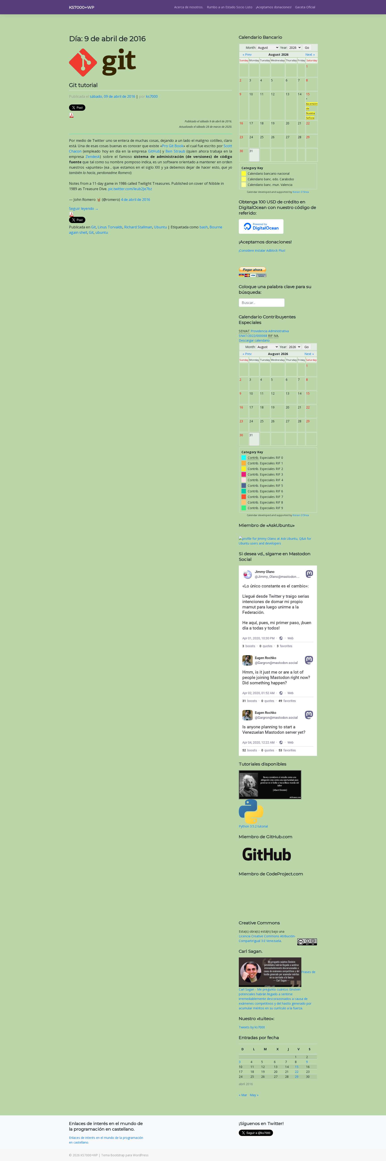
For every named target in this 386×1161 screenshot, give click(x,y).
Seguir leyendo (84, 208)
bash (203, 227)
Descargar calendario (254, 340)
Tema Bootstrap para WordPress (125, 1155)
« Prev (247, 54)
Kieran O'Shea (301, 192)
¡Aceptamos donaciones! (274, 7)
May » (254, 1095)
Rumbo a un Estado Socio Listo (229, 7)
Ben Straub (175, 151)
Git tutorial (83, 85)
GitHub (154, 151)
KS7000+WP (81, 7)
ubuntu (101, 232)
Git (93, 227)
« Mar (243, 1095)
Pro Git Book (173, 145)
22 (296, 1072)
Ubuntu (160, 227)
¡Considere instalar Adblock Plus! (262, 250)
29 (296, 1076)
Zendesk (93, 156)
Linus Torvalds (110, 227)
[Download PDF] (71, 114)
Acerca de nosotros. (188, 7)
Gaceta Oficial (305, 7)
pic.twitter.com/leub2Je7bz (130, 188)
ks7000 (152, 96)
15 (296, 1067)
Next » (310, 54)
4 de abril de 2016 (135, 199)
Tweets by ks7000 (252, 1027)
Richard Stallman (138, 227)
